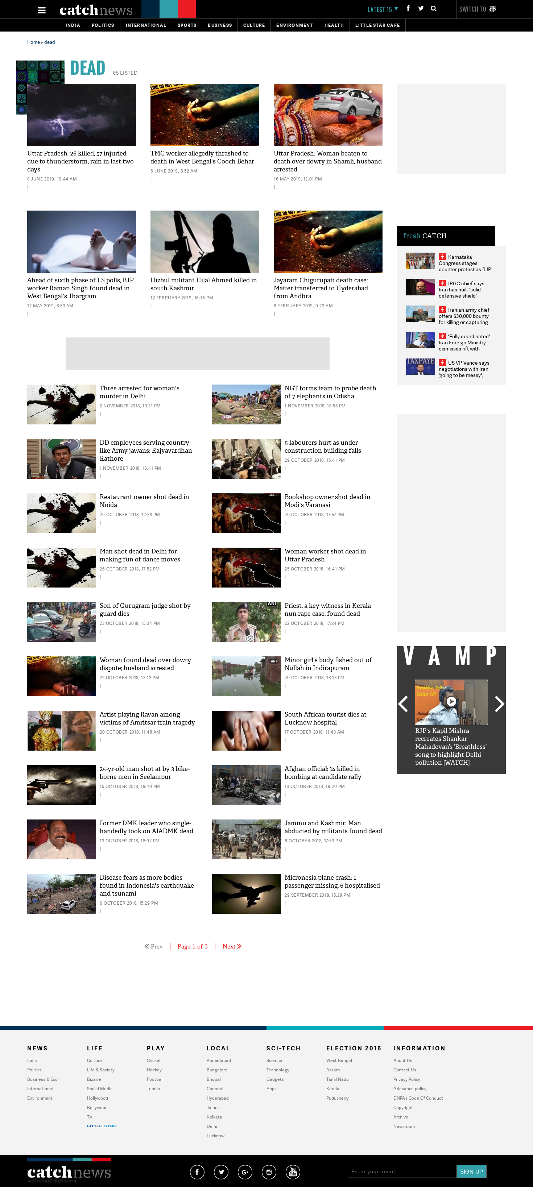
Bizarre (94, 1079)
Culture (254, 25)
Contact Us (404, 1070)
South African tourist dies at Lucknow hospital (326, 718)
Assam (333, 1070)
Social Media (100, 1089)
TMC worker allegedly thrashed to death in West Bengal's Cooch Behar (202, 157)
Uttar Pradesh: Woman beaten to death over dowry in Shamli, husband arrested (328, 161)
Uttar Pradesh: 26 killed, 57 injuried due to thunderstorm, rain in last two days (80, 161)
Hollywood (97, 1098)
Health (334, 25)
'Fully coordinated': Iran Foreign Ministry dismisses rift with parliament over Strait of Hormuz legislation (465, 348)
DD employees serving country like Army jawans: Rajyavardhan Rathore (146, 450)
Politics (103, 25)
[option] (451, 723)
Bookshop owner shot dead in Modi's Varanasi (328, 501)
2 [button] (440, 779)
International (40, 1089)
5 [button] (473, 779)
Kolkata (214, 1117)
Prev (157, 946)
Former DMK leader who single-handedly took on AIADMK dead (146, 827)
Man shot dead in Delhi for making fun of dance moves (140, 555)
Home (33, 42)
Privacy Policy (406, 1079)
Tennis (153, 1089)
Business (220, 25)
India (73, 25)
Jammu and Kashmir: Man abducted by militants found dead (333, 827)
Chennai (215, 1089)
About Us (402, 1060)
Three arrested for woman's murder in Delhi (139, 392)
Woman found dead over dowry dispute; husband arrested (145, 664)
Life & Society (101, 1070)
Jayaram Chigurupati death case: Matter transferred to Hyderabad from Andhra (321, 288)
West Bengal (339, 1060)
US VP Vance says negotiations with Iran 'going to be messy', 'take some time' (464, 372)
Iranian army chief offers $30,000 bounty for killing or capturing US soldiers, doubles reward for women (464, 322)
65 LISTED (125, 72)
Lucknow (215, 1136)
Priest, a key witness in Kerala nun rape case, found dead (328, 610)
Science (274, 1060)
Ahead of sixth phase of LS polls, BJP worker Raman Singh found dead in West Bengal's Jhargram (80, 288)
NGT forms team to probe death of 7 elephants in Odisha (330, 392)
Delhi (212, 1126)
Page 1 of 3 (193, 946)
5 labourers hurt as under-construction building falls (323, 447)
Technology (277, 1070)
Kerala (332, 1089)
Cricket (154, 1060)
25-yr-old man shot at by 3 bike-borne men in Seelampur (145, 773)
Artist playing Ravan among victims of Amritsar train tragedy (147, 718)
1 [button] (429, 779)
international (146, 25)
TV (89, 1117)
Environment (294, 25)
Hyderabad (218, 1098)
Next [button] (500, 705)
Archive (400, 1117)
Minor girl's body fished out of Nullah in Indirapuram (328, 664)
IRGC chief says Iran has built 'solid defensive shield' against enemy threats (464, 292)
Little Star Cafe (377, 25)
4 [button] (462, 779)
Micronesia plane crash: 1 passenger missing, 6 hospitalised (332, 881)
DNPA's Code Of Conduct (418, 1098)
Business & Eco (42, 1079)
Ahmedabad (219, 1060)
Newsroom (404, 1126)
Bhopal (214, 1079)
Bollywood (97, 1107)
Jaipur (213, 1107)
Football (155, 1079)
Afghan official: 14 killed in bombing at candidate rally (323, 773)
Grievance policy (409, 1089)
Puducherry (337, 1098)
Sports (187, 25)
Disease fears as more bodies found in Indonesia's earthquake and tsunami (147, 885)
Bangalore (217, 1070)
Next (229, 946)
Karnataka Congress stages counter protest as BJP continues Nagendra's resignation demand (465, 269)
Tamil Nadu (337, 1079)
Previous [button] (402, 705)
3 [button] (451, 779)
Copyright (403, 1107)
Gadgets (275, 1079)
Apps (271, 1089)
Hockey (154, 1070)
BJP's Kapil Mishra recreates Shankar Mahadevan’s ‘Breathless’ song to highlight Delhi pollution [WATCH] (451, 747)
